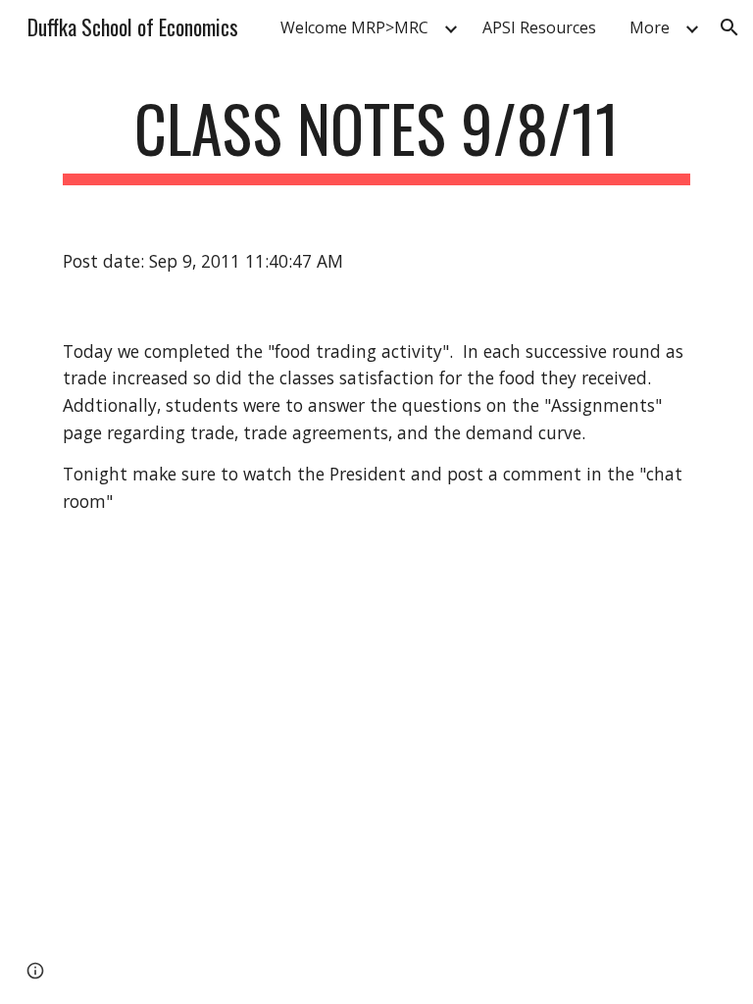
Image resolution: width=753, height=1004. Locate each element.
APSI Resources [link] (539, 27)
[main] (376, 137)
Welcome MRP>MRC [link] (354, 27)
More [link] (649, 27)
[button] (729, 27)
